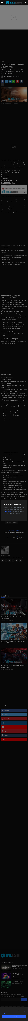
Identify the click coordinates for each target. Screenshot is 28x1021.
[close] (26, 1009)
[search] (26, 2)
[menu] (2, 2)
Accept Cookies (14, 1017)
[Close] (25, 502)
